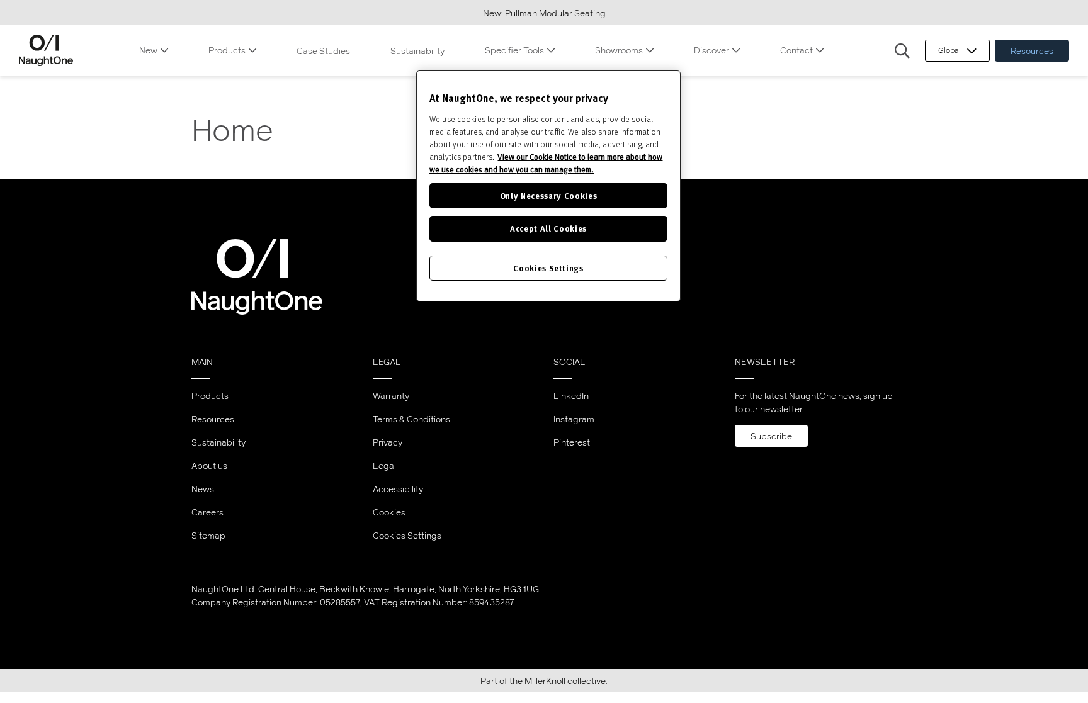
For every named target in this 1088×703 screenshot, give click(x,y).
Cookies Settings (407, 536)
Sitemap (208, 535)
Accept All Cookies (548, 228)
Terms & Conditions (411, 418)
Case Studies (323, 50)
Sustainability (417, 50)
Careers (207, 512)
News (202, 488)
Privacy (387, 442)
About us (209, 465)
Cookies (389, 512)
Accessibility (398, 488)
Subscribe (771, 435)
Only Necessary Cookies (548, 195)
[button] (902, 51)
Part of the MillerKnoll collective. (544, 680)
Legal (384, 465)
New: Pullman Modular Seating (544, 13)
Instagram (573, 418)
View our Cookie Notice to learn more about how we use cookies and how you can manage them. (545, 163)
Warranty (391, 395)
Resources (1032, 50)
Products (227, 50)
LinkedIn (571, 395)
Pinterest (571, 442)
